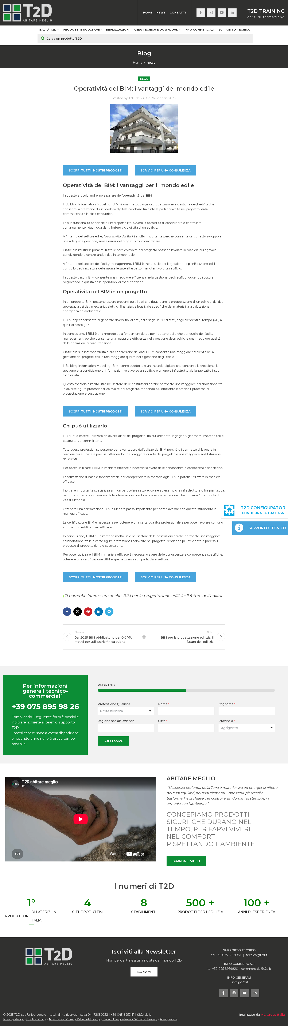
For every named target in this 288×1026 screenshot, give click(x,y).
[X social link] (77, 611)
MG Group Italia (273, 1015)
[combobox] (247, 728)
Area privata (168, 1019)
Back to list (144, 637)
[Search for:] (145, 38)
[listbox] (126, 711)
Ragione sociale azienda (116, 721)
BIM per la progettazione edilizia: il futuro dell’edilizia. (173, 595)
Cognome (227, 704)
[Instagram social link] (211, 12)
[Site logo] (27, 12)
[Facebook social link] (200, 12)
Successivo (113, 741)
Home (137, 62)
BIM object (73, 320)
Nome (163, 704)
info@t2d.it (240, 982)
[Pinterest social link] (88, 611)
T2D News (136, 98)
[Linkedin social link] (232, 12)
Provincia (227, 721)
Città (162, 721)
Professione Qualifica (114, 704)
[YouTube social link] (222, 12)
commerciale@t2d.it (256, 969)
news (151, 62)
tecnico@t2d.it (256, 955)
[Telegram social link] (109, 611)
